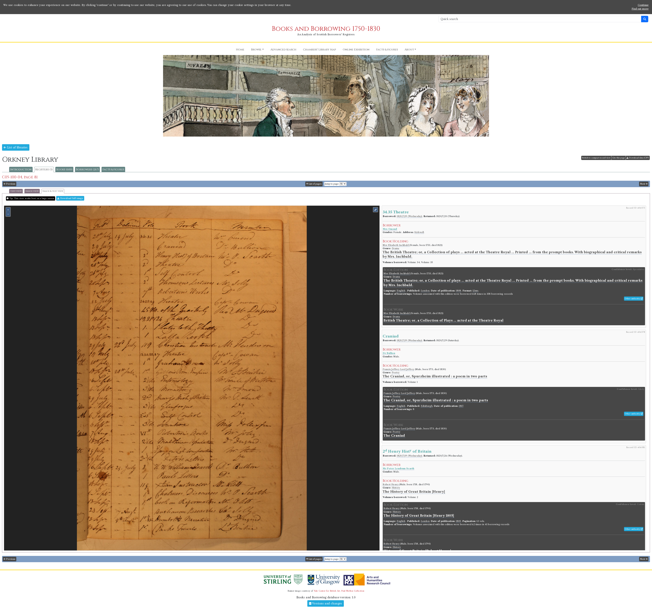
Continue (643, 5)
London (425, 290)
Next (643, 184)
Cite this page (618, 158)
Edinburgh (427, 406)
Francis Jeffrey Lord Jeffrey (398, 369)
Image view (32, 191)
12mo (475, 290)
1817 (461, 406)
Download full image (71, 198)
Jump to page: (332, 184)
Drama (395, 248)
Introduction (21, 169)
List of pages (315, 184)
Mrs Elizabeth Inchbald (396, 245)
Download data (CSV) (638, 158)
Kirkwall (419, 232)
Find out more (640, 8)
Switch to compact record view (596, 158)
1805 (458, 521)
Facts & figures (113, 169)
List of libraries (17, 147)
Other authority (633, 298)
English (401, 290)
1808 (458, 290)
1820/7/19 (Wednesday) (409, 216)
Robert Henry (391, 484)
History (396, 487)
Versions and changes (327, 603)
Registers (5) (44, 169)
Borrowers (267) (87, 169)
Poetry (395, 372)
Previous (10, 184)
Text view (16, 191)
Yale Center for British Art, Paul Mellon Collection (339, 591)
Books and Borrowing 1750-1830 (326, 28)
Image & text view (52, 191)
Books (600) (64, 169)
